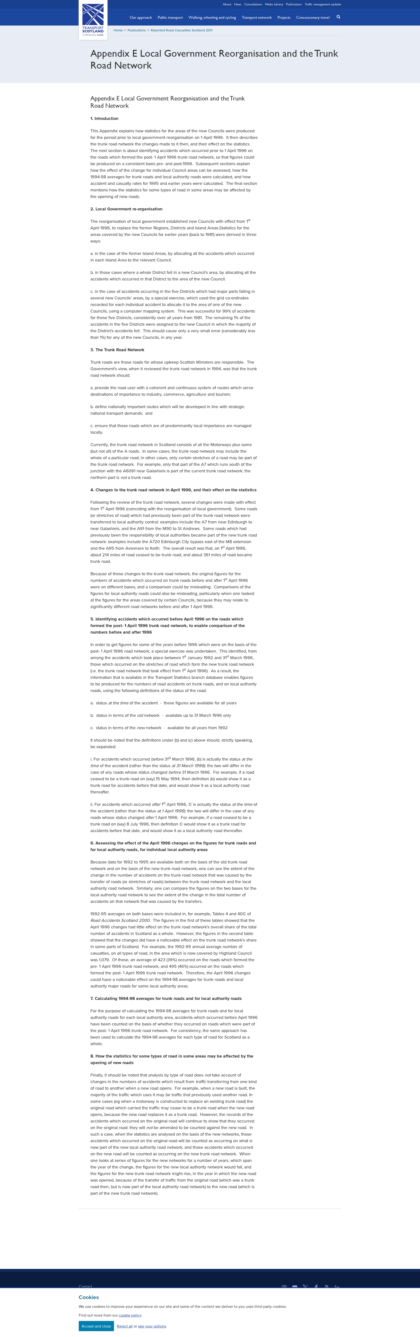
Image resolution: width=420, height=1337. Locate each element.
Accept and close (96, 1326)
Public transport (170, 17)
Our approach (141, 17)
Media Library (274, 4)
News (237, 4)
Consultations (253, 4)
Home (118, 30)
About (227, 4)
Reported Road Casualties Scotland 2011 (181, 30)
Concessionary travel (313, 17)
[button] (337, 16)
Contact (85, 1286)
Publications (294, 4)
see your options (152, 1326)
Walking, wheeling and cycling (212, 17)
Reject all (125, 1326)
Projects (284, 17)
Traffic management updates (323, 4)
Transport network (257, 17)
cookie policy (130, 1315)
